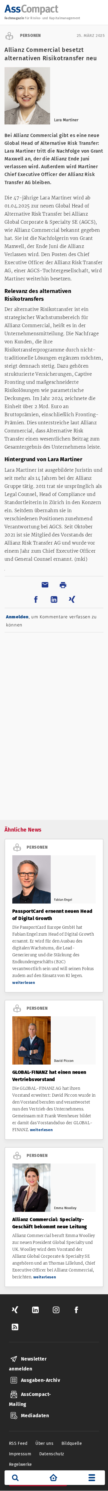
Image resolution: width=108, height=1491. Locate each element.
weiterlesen (23, 982)
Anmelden (17, 617)
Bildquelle (72, 1443)
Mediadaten (35, 1415)
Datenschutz (51, 1454)
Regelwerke (20, 1464)
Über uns (44, 1443)
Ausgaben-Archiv (40, 1380)
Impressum (20, 1454)
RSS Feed (18, 1443)
